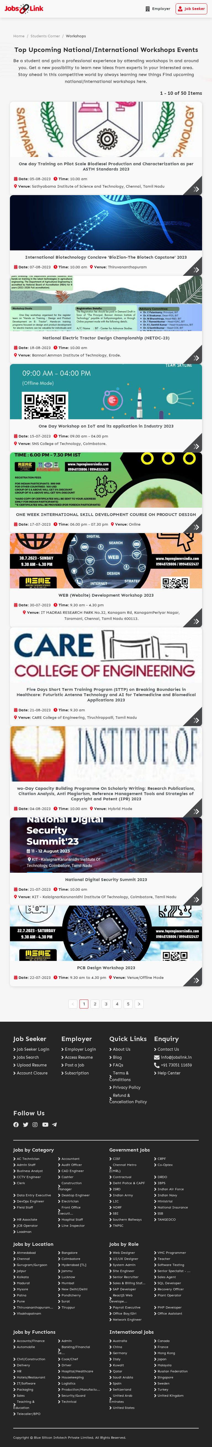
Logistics (68, 1383)
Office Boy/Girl (124, 1313)
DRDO (162, 1177)
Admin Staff (26, 1165)
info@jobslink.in (176, 1057)
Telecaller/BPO (28, 1414)
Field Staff (25, 1207)
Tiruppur (68, 1307)
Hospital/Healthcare (77, 1371)
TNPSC (118, 1226)
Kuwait (118, 1365)
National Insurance (173, 1207)
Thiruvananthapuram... (35, 1307)
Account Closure (32, 1073)
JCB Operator (27, 1226)
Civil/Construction (31, 1359)
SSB (160, 1213)
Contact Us (168, 1049)
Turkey (163, 1389)
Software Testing (171, 1265)
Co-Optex (165, 1165)
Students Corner (45, 36)
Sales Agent (167, 1277)
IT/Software (26, 1383)
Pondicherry (71, 1295)
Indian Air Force (171, 1189)
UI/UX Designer (125, 1259)
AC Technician (28, 1159)
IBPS (161, 1183)
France (163, 1347)
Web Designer (124, 1253)
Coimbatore (71, 1259)
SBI (115, 1213)
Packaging (25, 1389)
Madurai (23, 1283)
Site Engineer (123, 1271)
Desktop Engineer (76, 1195)
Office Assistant (170, 1313)
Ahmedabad (26, 1253)
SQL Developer (169, 1283)
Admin (67, 1341)
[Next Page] (139, 1004)
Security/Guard (73, 1396)
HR (19, 1371)
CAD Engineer (73, 1171)
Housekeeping (73, 1377)
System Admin (124, 1265)
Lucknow (68, 1277)
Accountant (71, 1159)
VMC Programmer (172, 1253)
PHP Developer (170, 1307)
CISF (116, 1159)
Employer (161, 8)
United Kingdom (171, 1396)
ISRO (116, 1189)
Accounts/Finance (31, 1341)
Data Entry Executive (34, 1195)
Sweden (163, 1383)
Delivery (23, 1365)
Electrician (70, 1201)
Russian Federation (173, 1371)
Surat (66, 1301)
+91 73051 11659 (176, 1065)
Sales (21, 1396)
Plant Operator (169, 1295)
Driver (66, 1365)
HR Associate (27, 1219)
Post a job (74, 1065)
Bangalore (70, 1253)
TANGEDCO (167, 1219)
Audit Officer (72, 1165)
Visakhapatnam (29, 1313)
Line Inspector (73, 1226)
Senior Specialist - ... (174, 1271)
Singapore (165, 1377)
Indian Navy (167, 1195)
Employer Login (80, 1049)
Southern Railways (127, 1219)
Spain (117, 1383)
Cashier (67, 1177)
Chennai (23, 1259)
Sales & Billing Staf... (129, 1283)
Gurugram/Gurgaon (32, 1265)
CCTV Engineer (29, 1177)
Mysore (22, 1289)
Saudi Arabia (123, 1377)
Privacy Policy (127, 1087)
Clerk (21, 1183)
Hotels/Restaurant (31, 1377)
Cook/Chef (70, 1359)
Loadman (24, 1232)
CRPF (162, 1159)
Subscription (77, 1073)
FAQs (118, 1065)
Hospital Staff (72, 1219)
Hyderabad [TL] (74, 1265)
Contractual (122, 1177)
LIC (116, 1201)
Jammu (67, 1271)
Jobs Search (28, 1057)
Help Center (169, 1073)
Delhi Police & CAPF (129, 1183)
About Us (121, 1049)
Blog (117, 1057)
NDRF (117, 1207)
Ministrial (165, 1201)
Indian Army (123, 1195)
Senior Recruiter (126, 1277)
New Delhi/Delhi (75, 1289)
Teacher (164, 1259)
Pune (21, 1301)
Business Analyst (30, 1171)
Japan (162, 1359)
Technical (69, 1402)
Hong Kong (166, 1353)
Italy (117, 1359)
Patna (21, 1295)
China (117, 1347)
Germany (120, 1353)
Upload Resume (32, 1065)
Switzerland (122, 1389)
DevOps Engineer (30, 1201)
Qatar (117, 1371)
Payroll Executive (127, 1307)
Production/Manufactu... (81, 1389)
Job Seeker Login (33, 1049)
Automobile (26, 1347)
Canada (163, 1341)
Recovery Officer (171, 1289)
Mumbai (68, 1283)
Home (19, 36)
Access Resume (79, 1057)
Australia (120, 1341)
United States (123, 1408)
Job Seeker (195, 8)
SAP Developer (124, 1289)
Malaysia (164, 1365)
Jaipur (21, 1271)
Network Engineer (127, 1320)
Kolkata (23, 1277)
